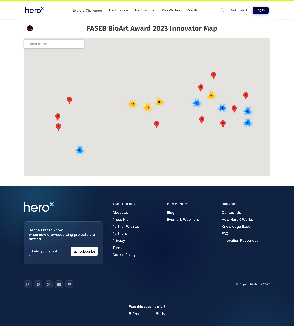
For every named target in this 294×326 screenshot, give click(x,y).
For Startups (144, 10)
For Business (119, 10)
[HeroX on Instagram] (28, 284)
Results (192, 10)
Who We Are (170, 10)
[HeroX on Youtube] (69, 284)
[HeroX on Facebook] (38, 284)
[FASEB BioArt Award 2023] (28, 28)
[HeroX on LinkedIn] (59, 284)
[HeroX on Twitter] (49, 284)
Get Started (239, 10)
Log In (261, 10)
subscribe (87, 251)
